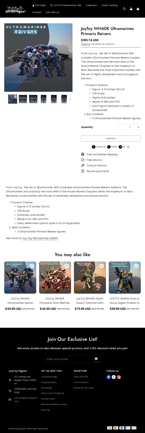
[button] (124, 9)
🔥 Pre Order (39, 5)
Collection (91, 5)
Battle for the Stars (84, 387)
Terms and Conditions (52, 393)
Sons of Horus (81, 376)
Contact (36, 12)
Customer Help (49, 376)
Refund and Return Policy (54, 404)
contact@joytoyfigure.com (25, 399)
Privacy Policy (48, 398)
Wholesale (46, 387)
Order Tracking (110, 5)
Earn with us (52, 12)
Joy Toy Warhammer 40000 (40, 238)
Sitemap (45, 409)
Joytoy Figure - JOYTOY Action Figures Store (31, 429)
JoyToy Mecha (81, 382)
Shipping (85, 44)
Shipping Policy (48, 382)
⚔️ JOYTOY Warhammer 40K (65, 5)
